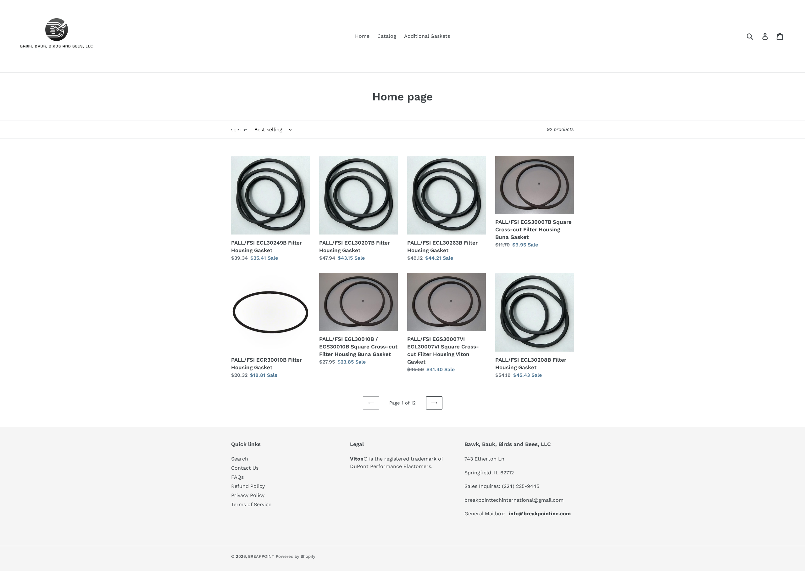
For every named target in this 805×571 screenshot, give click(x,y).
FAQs (237, 477)
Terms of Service (251, 504)
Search (239, 459)
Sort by (239, 130)
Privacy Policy (247, 495)
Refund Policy (248, 486)
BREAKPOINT (261, 556)
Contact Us (244, 468)
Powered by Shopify (295, 556)
